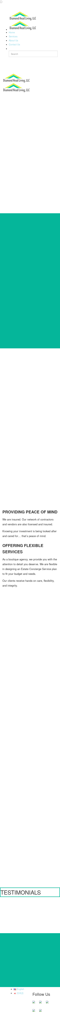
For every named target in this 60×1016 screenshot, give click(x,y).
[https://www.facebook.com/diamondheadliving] (35, 1003)
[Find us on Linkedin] (35, 1011)
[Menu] (3, 69)
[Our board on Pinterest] (48, 1003)
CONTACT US (30, 860)
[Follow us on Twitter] (41, 1003)
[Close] (3, 7)
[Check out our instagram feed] (41, 1011)
